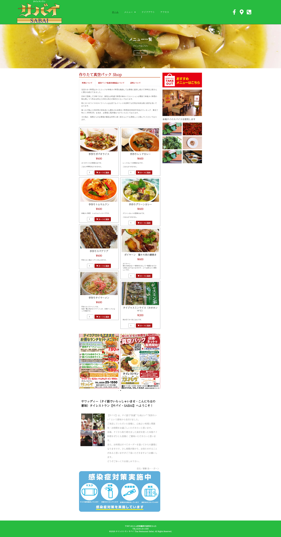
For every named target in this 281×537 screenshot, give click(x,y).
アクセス (164, 12)
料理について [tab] (87, 82)
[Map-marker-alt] (241, 12)
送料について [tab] (135, 82)
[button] (2, 46)
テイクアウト (148, 12)
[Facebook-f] (234, 12)
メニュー (128, 12)
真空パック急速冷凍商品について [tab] (111, 82)
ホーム (115, 12)
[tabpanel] (119, 105)
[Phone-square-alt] (249, 12)
